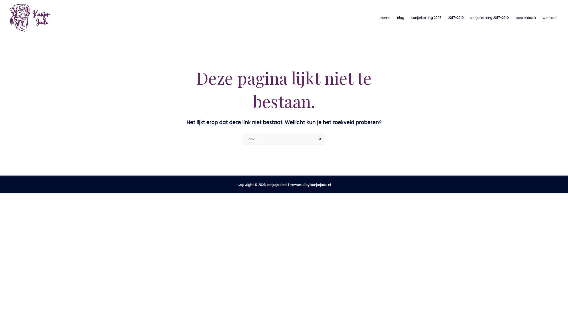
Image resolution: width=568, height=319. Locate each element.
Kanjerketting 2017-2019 (489, 17)
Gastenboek (525, 17)
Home (385, 17)
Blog (400, 17)
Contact (550, 17)
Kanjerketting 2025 (426, 17)
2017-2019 (456, 17)
